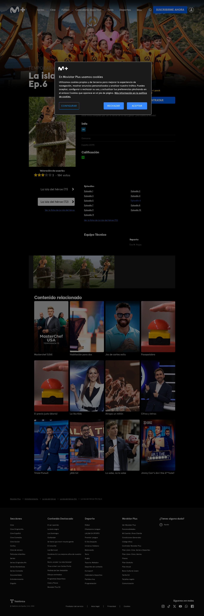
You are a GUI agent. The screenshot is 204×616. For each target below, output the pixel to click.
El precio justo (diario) (45, 413)
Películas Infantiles (17, 554)
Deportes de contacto (93, 567)
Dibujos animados (54, 575)
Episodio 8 (135, 205)
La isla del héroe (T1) (54, 189)
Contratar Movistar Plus (131, 546)
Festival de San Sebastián (57, 570)
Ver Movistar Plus (129, 525)
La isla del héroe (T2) (55, 202)
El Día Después (91, 542)
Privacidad (111, 606)
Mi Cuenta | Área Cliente (132, 533)
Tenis (110, 9)
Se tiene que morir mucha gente (60, 542)
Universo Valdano (92, 546)
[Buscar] (150, 9)
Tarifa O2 (126, 575)
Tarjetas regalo (128, 579)
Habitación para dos (81, 354)
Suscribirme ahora (170, 9)
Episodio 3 (88, 196)
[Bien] (46, 174)
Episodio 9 (88, 210)
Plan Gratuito (127, 563)
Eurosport (89, 571)
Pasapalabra (148, 354)
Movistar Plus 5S (53, 587)
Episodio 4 (135, 196)
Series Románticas (17, 567)
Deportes (125, 9)
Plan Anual (126, 567)
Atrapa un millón (114, 413)
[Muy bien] (50, 174)
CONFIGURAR (69, 105)
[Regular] (43, 174)
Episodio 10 (136, 210)
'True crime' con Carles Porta (59, 566)
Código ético (127, 542)
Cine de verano (16, 550)
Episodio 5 (88, 200)
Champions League (92, 529)
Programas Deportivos (56, 579)
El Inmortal (51, 546)
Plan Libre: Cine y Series (132, 554)
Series (40, 9)
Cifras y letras (148, 413)
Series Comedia (16, 571)
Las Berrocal (52, 550)
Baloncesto (89, 550)
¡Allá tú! (74, 473)
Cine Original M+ (17, 529)
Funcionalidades (128, 529)
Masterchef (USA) (43, 354)
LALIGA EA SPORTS (92, 533)
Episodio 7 (88, 205)
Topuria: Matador (92, 563)
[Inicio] (17, 10)
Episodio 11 (89, 215)
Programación (90, 583)
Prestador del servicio (74, 606)
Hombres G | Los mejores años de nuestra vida (64, 556)
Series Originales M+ (18, 563)
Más (139, 9)
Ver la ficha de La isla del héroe (60, 210)
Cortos (13, 546)
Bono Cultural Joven (130, 571)
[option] (44, 272)
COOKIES (127, 606)
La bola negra (53, 529)
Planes (125, 558)
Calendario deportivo (88, 9)
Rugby (87, 558)
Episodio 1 (88, 191)
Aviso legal (95, 606)
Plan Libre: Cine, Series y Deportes (136, 550)
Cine (53, 9)
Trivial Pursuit (41, 473)
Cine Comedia (16, 537)
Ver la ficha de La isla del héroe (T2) (101, 220)
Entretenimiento (16, 579)
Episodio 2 (135, 191)
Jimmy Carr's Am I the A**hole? (157, 473)
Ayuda (166, 525)
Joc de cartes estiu (115, 354)
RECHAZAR (113, 105)
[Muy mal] (35, 174)
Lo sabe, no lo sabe (115, 473)
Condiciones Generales (131, 537)
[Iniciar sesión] (191, 9)
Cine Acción (15, 542)
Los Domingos (53, 533)
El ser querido (53, 525)
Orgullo (13, 583)
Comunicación (128, 583)
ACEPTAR (137, 105)
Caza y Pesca (52, 583)
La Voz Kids (76, 413)
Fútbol (65, 9)
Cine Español (15, 533)
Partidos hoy (90, 579)
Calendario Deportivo (93, 575)
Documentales (16, 575)
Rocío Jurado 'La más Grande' (59, 562)
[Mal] (39, 174)
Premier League (91, 537)
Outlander (51, 537)
